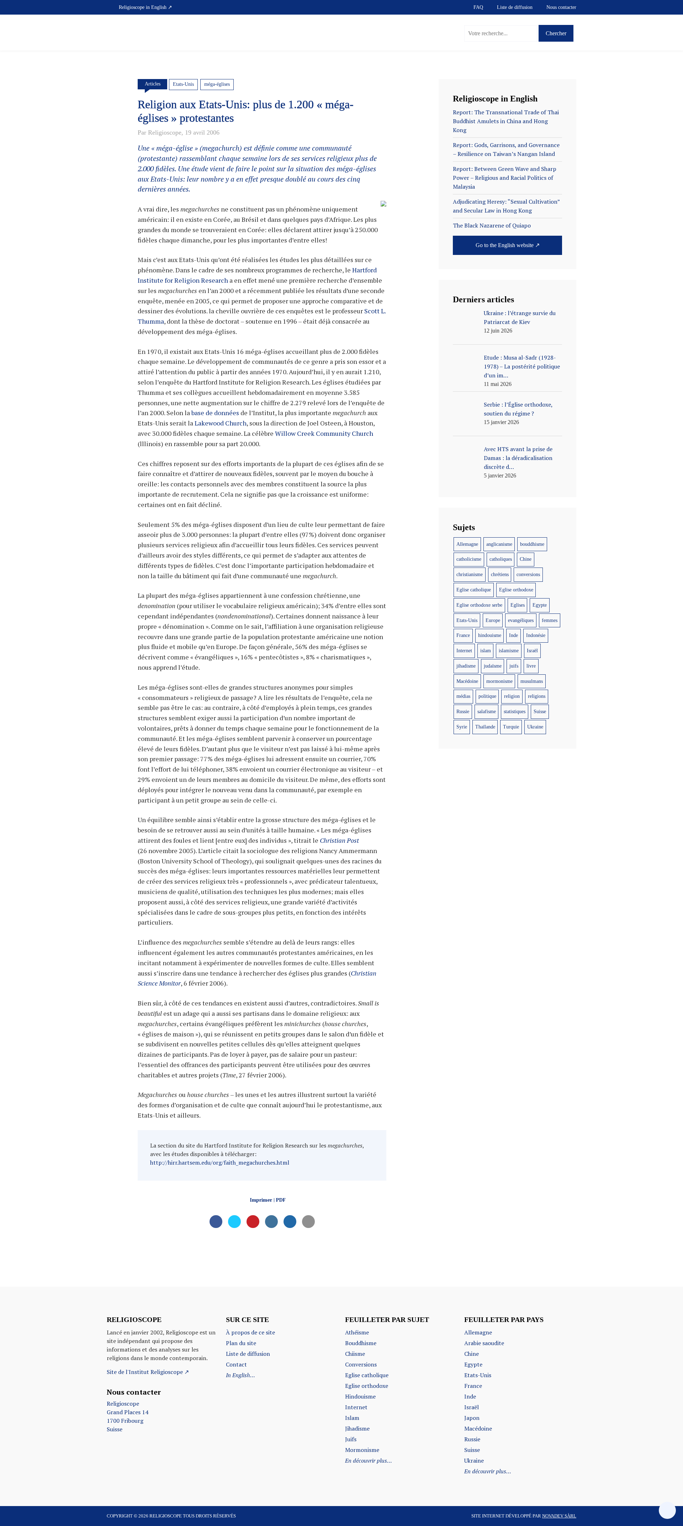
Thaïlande (485, 727)
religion (512, 696)
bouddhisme (532, 544)
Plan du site (241, 1343)
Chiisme (355, 1354)
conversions (528, 574)
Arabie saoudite (484, 1343)
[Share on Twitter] (234, 1226)
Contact (236, 1364)
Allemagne (467, 544)
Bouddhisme (360, 1343)
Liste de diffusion (515, 7)
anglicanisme (499, 544)
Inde (513, 635)
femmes (549, 620)
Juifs (350, 1439)
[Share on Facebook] (216, 1226)
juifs (513, 666)
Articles (152, 84)
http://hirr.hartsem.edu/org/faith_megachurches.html (219, 1162)
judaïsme (493, 666)
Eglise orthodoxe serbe (479, 605)
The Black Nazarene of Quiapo (492, 225)
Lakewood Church (221, 423)
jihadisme (466, 666)
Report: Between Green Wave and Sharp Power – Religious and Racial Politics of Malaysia (504, 177)
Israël (532, 650)
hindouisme (489, 635)
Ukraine (535, 727)
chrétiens (500, 574)
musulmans (531, 681)
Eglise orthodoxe (516, 589)
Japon (472, 1418)
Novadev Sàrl (559, 1516)
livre (531, 666)
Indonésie (535, 635)
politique (487, 696)
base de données (215, 412)
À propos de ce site (250, 1332)
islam (485, 650)
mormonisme (499, 681)
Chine (525, 559)
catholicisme (468, 559)
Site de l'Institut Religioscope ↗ (148, 1372)
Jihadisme (357, 1428)
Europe (493, 620)
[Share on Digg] (290, 1226)
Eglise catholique (473, 589)
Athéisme (357, 1332)
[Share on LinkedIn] (271, 1226)
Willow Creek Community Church (324, 433)
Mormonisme (362, 1450)
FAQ (478, 7)
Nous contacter (561, 7)
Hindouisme (360, 1396)
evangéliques (521, 620)
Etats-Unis (183, 84)
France (463, 635)
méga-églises (217, 84)
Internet (464, 650)
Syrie (461, 727)
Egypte (540, 605)
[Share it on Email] (308, 1226)
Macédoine (467, 681)
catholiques (500, 559)
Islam (352, 1418)
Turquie (511, 727)
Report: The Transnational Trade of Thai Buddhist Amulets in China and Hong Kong (506, 121)
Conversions (361, 1364)
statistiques (514, 711)
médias (463, 696)
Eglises (517, 605)
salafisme (486, 711)
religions (536, 696)
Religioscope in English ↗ (145, 7)
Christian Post (339, 840)
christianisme (469, 574)
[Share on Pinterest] (253, 1226)
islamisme (509, 650)
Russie (462, 711)
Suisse (540, 711)
